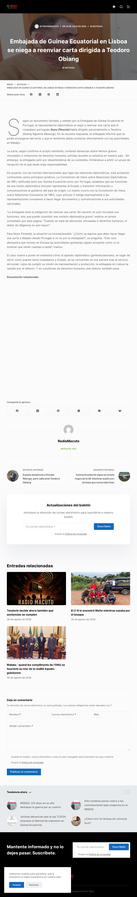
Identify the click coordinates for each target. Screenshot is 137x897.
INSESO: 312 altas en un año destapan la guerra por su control (40, 805)
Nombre (15, 714)
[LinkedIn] (57, 94)
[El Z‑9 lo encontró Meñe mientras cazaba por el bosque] (100, 588)
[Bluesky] (120, 411)
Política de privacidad (76, 534)
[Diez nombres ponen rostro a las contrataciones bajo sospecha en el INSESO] (76, 805)
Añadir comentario (21, 726)
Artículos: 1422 (68, 449)
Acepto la (70, 534)
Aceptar (17, 884)
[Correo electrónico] (99, 411)
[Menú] (128, 6)
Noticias (97, 26)
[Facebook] (31, 94)
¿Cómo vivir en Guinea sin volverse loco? (105, 821)
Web (96, 714)
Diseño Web (87, 891)
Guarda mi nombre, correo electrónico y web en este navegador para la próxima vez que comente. (62, 756)
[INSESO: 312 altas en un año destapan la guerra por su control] (12, 805)
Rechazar (34, 884)
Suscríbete (103, 526)
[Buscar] (121, 6)
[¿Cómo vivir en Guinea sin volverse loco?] (76, 821)
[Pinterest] (49, 94)
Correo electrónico (64, 714)
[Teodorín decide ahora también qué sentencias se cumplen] (36, 588)
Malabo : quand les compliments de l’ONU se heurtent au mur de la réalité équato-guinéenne (36, 668)
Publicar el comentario (24, 771)
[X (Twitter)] (40, 94)
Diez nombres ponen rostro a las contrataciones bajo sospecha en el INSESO (106, 805)
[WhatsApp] (79, 411)
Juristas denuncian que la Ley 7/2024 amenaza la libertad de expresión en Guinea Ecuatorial (43, 821)
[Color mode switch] (114, 6)
